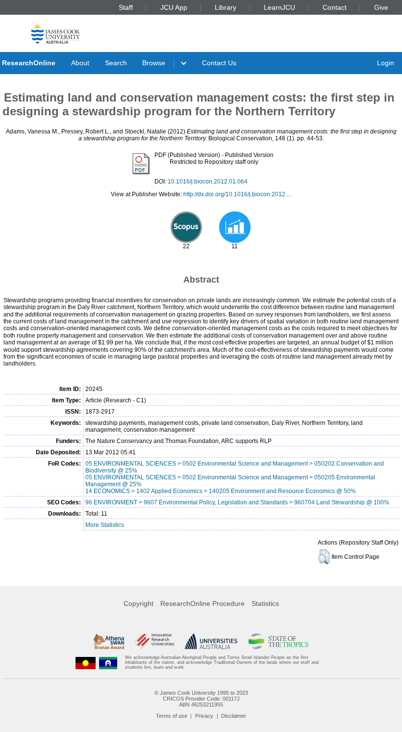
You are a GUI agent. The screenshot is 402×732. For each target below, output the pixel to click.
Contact (335, 7)
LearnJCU (279, 7)
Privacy (204, 716)
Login (385, 63)
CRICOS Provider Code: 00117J (201, 699)
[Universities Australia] (211, 641)
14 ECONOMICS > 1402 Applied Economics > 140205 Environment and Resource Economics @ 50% (220, 491)
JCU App (173, 7)
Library (225, 7)
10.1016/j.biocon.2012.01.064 (208, 181)
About (80, 63)
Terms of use (171, 716)
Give (381, 7)
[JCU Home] (55, 33)
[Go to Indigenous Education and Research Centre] (86, 662)
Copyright (138, 603)
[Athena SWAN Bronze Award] (109, 641)
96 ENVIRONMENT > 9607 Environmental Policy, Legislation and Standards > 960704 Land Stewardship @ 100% (237, 502)
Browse (153, 63)
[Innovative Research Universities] (154, 641)
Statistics (265, 603)
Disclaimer (233, 716)
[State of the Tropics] (278, 641)
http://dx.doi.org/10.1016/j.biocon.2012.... (237, 194)
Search (116, 63)
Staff (126, 7)
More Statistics (104, 525)
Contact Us (219, 63)
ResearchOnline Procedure (202, 603)
